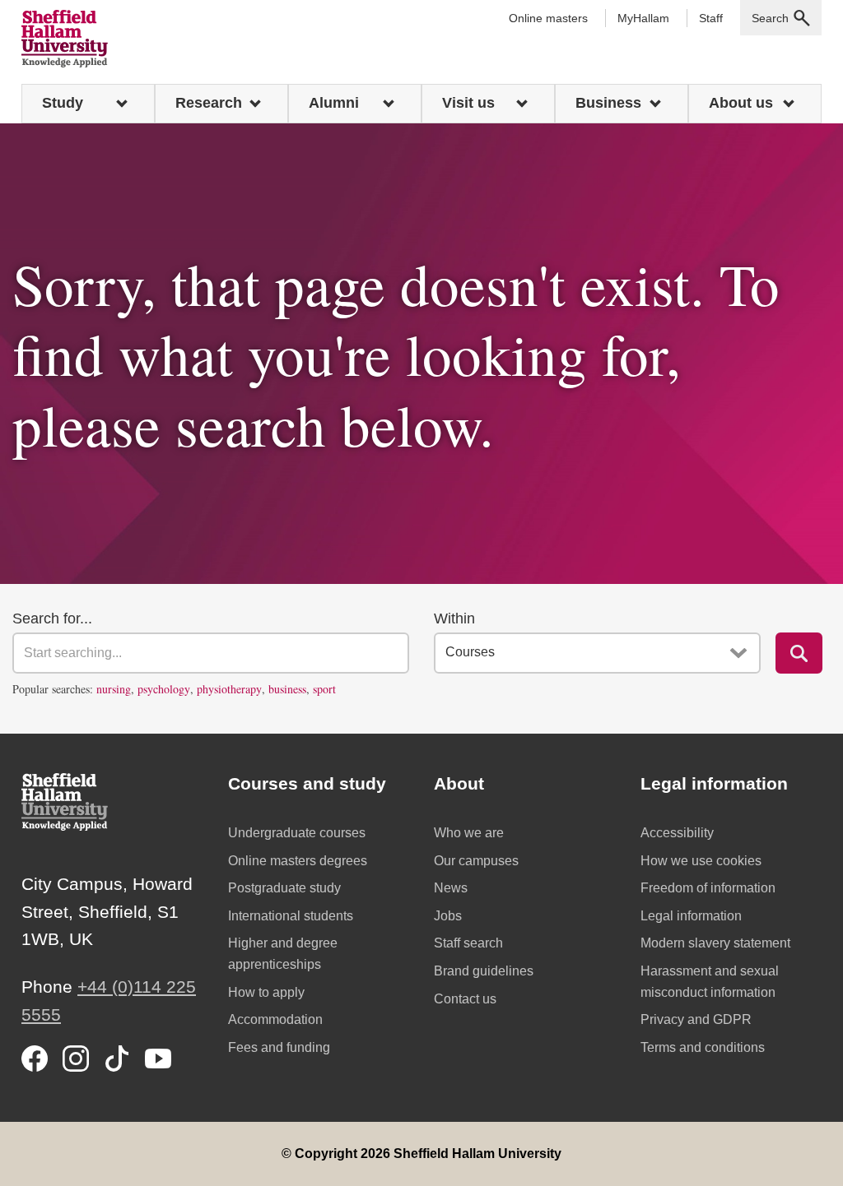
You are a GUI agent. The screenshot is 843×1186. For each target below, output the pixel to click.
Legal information (691, 916)
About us (741, 103)
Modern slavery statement (715, 943)
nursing (113, 689)
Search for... (52, 618)
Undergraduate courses (297, 833)
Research (208, 103)
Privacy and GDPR (696, 1019)
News (451, 888)
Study (62, 103)
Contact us (465, 999)
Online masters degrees (297, 861)
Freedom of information (707, 888)
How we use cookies (700, 861)
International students (290, 916)
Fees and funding (279, 1047)
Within (454, 618)
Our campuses (476, 861)
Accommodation (275, 1019)
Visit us (468, 103)
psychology (163, 689)
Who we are (469, 833)
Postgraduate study (284, 888)
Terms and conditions (702, 1047)
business (287, 689)
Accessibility (677, 833)
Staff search (468, 943)
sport (324, 689)
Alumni (334, 103)
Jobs (448, 916)
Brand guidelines (483, 971)
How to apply (266, 992)
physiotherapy (229, 689)
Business (608, 103)
